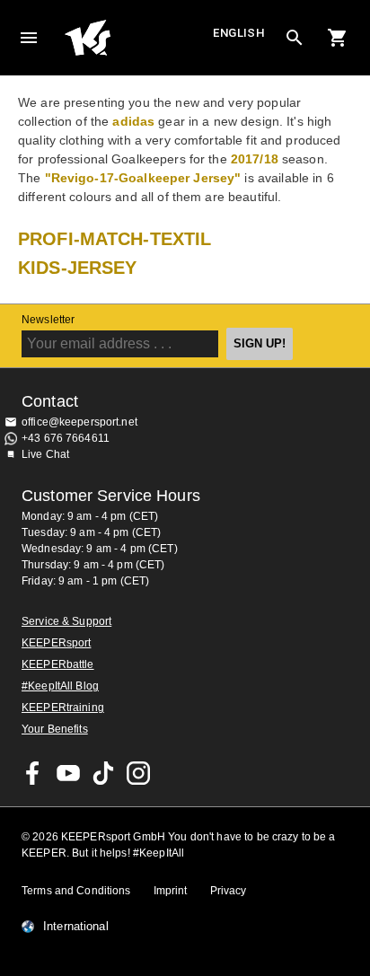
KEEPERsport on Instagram (138, 773)
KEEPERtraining (63, 707)
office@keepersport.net (79, 422)
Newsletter (48, 319)
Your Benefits (55, 729)
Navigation (28, 37)
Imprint (171, 890)
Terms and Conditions (76, 890)
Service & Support (66, 621)
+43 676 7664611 (66, 438)
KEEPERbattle (58, 664)
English (239, 33)
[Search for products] (295, 38)
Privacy (228, 890)
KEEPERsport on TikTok (103, 773)
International (76, 926)
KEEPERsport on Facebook (33, 773)
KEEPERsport (56, 643)
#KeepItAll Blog (60, 686)
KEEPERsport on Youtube (68, 773)
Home (136, 38)
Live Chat (45, 454)
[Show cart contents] (338, 38)
